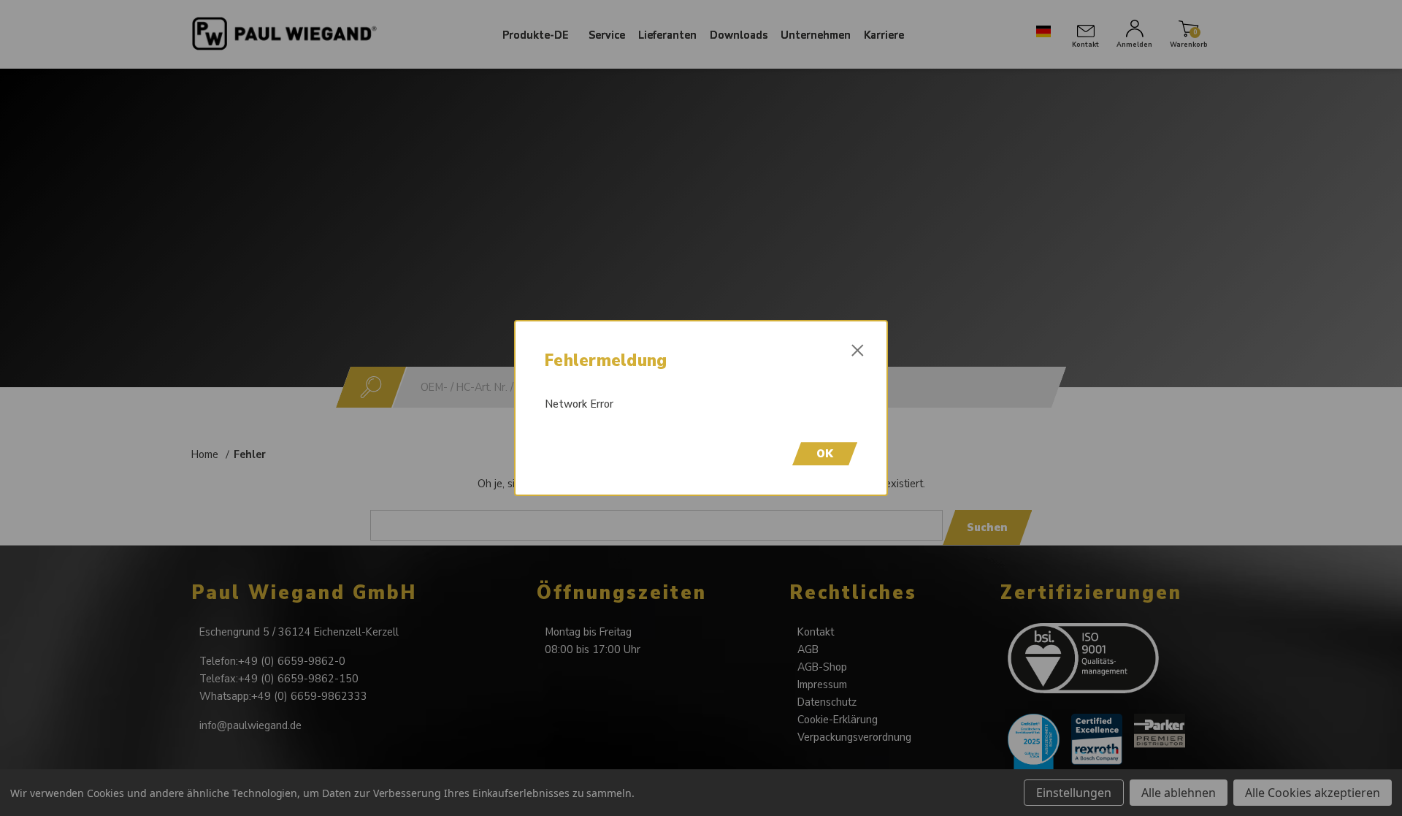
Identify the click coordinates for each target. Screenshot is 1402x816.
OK (824, 454)
